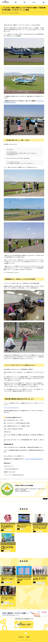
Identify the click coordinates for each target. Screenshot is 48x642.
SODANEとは (21, 637)
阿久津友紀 (7, 523)
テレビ (2, 582)
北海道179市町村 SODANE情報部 (14, 12)
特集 (24, 2)
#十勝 (21, 528)
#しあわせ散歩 (6, 582)
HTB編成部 (39, 575)
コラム (5, 478)
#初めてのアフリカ (4, 603)
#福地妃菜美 (11, 582)
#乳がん (5, 530)
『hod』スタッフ (8, 595)
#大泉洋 (12, 603)
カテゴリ (34, 2)
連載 (43, 2)
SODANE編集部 (8, 575)
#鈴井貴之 (9, 603)
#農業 (23, 528)
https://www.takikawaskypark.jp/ (34, 459)
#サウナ (37, 531)
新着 (15, 2)
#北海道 (43, 582)
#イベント (40, 531)
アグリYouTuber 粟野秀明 (25, 523)
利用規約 (28, 637)
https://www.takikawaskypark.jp (11, 407)
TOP (1, 478)
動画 (2, 602)
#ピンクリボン (9, 530)
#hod (2, 605)
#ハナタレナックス (39, 582)
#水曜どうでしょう (6, 602)
